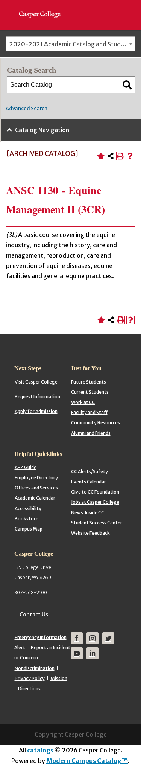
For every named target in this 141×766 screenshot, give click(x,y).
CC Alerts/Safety (89, 471)
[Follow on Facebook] (77, 638)
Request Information (37, 396)
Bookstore (26, 518)
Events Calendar (88, 482)
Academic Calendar (35, 498)
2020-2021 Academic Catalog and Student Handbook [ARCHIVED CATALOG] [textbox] (72, 44)
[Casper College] (43, 7)
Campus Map (28, 529)
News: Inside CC (87, 512)
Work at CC (83, 402)
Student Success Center (96, 523)
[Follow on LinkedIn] (92, 653)
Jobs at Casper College (95, 502)
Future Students (88, 382)
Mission (58, 678)
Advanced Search (26, 108)
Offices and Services (36, 488)
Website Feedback (90, 533)
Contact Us (34, 614)
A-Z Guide (25, 467)
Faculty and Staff (89, 412)
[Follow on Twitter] (108, 638)
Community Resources (95, 422)
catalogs (40, 750)
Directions (29, 688)
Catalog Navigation (42, 130)
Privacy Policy (30, 678)
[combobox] (70, 43)
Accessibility (28, 508)
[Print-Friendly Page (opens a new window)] (120, 156)
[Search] (127, 84)
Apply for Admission (36, 411)
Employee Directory (36, 477)
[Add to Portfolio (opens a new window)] (101, 156)
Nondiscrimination (35, 668)
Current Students (90, 392)
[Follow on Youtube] (77, 653)
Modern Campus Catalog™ (87, 760)
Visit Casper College (36, 382)
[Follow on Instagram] (92, 638)
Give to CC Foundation (95, 492)
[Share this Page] (110, 156)
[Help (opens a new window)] (130, 156)
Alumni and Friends (91, 433)
